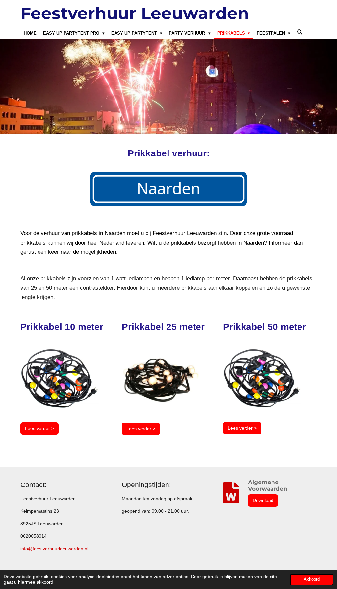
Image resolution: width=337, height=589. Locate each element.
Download (263, 500)
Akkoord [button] (312, 579)
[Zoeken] (300, 32)
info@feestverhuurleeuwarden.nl (54, 548)
